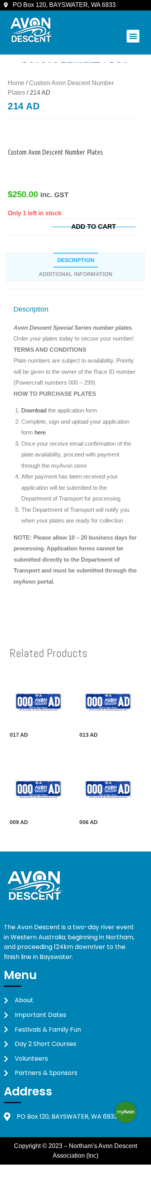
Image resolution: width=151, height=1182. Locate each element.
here (40, 432)
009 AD (19, 822)
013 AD (88, 735)
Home (16, 83)
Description (75, 260)
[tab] (75, 260)
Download (34, 410)
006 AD (88, 822)
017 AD (19, 735)
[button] (133, 36)
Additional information (75, 274)
